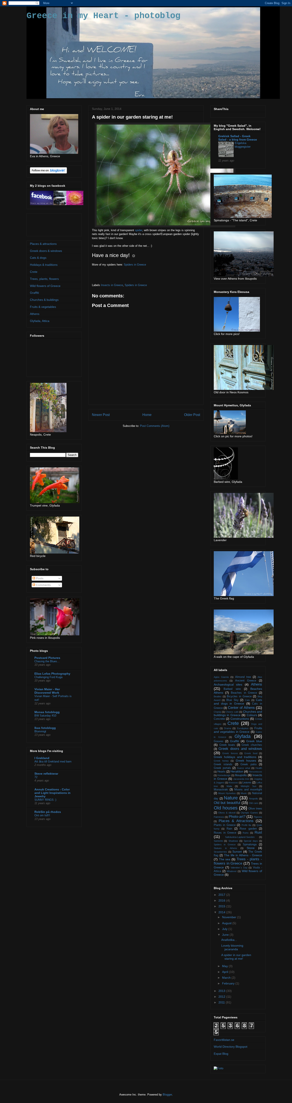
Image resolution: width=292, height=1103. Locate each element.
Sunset (237, 851)
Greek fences (230, 753)
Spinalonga (250, 844)
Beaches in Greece (244, 692)
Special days (251, 841)
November (229, 917)
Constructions (239, 718)
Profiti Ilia (246, 825)
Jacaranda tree (241, 779)
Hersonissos (255, 771)
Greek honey (221, 760)
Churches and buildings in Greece (238, 713)
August (227, 923)
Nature (231, 797)
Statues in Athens (225, 848)
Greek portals (222, 768)
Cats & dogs (38, 257)
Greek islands (223, 764)
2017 (222, 894)
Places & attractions (43, 243)
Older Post (192, 415)
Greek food (250, 753)
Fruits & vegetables (43, 306)
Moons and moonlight (248, 789)
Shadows (233, 841)
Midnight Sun (248, 786)
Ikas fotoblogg (45, 728)
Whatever (232, 871)
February (228, 983)
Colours (252, 715)
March (227, 977)
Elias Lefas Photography (52, 673)
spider (138, 230)
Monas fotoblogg (47, 712)
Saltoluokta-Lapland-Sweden (240, 837)
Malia (229, 786)
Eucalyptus (243, 728)
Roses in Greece (225, 832)
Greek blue (254, 741)
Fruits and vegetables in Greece (238, 729)
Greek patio (248, 764)
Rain (229, 828)
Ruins (246, 832)
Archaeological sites (228, 684)
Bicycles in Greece (239, 696)
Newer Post (101, 415)
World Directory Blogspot (230, 1046)
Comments (43, 585)
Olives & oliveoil (226, 812)
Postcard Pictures (47, 657)
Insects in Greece (112, 285)
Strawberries (220, 851)
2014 (222, 912)
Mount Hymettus (227, 793)
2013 (222, 991)
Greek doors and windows (240, 749)
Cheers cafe (232, 712)
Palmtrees (219, 817)
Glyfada (242, 736)
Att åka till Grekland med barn (52, 761)
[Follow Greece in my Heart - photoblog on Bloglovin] (48, 172)
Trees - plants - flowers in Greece (238, 861)
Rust (258, 832)
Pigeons (258, 817)
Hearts (221, 771)
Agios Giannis (221, 677)
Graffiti (34, 292)
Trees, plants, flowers (44, 279)
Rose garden (248, 828)
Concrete (219, 718)
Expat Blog (221, 1053)
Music (244, 793)
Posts (39, 578)
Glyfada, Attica (39, 321)
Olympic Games (249, 812)
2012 (222, 996)
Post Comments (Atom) (154, 425)
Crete (33, 271)
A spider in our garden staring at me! (236, 956)
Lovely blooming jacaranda (232, 947)
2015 (222, 906)
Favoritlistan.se (224, 1039)
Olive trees (255, 808)
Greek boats (227, 744)
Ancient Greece (245, 680)
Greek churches (252, 744)
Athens (34, 314)
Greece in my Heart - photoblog (103, 16)
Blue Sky (232, 700)
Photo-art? (237, 817)
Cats (247, 700)
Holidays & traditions (44, 264)
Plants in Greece (225, 825)
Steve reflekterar (46, 773)
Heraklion (236, 771)
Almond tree (243, 677)
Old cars (253, 803)
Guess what (243, 768)
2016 (222, 900)
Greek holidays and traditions (235, 757)
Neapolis (253, 798)
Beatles (217, 696)
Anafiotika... (229, 939)
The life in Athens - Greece (243, 855)
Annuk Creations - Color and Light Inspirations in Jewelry (52, 793)
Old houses (225, 808)
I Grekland (41, 758)
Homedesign (223, 775)
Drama (227, 728)
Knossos (233, 782)
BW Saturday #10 (45, 715)
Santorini (218, 841)
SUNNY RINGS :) (45, 799)
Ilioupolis (241, 775)
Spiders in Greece (135, 264)
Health (258, 768)
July (225, 929)
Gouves (218, 741)
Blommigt (40, 731)
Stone (251, 848)
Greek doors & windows (46, 251)
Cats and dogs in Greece (238, 701)
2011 (222, 1002)
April (225, 972)
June (226, 934)
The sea (224, 859)
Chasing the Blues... (47, 661)
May (225, 966)
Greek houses (246, 760)
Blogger (167, 1094)
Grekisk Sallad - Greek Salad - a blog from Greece (237, 137)
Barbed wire (232, 688)
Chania (217, 712)
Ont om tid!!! (42, 815)
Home (147, 415)
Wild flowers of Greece (45, 286)
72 (35, 777)
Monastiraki (221, 789)
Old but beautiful (227, 803)
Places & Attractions (236, 821)
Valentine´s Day (239, 867)
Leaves (246, 782)
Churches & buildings (44, 299)
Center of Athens (241, 708)
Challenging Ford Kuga (48, 677)
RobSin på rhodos (47, 812)
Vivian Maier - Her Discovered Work (47, 690)
